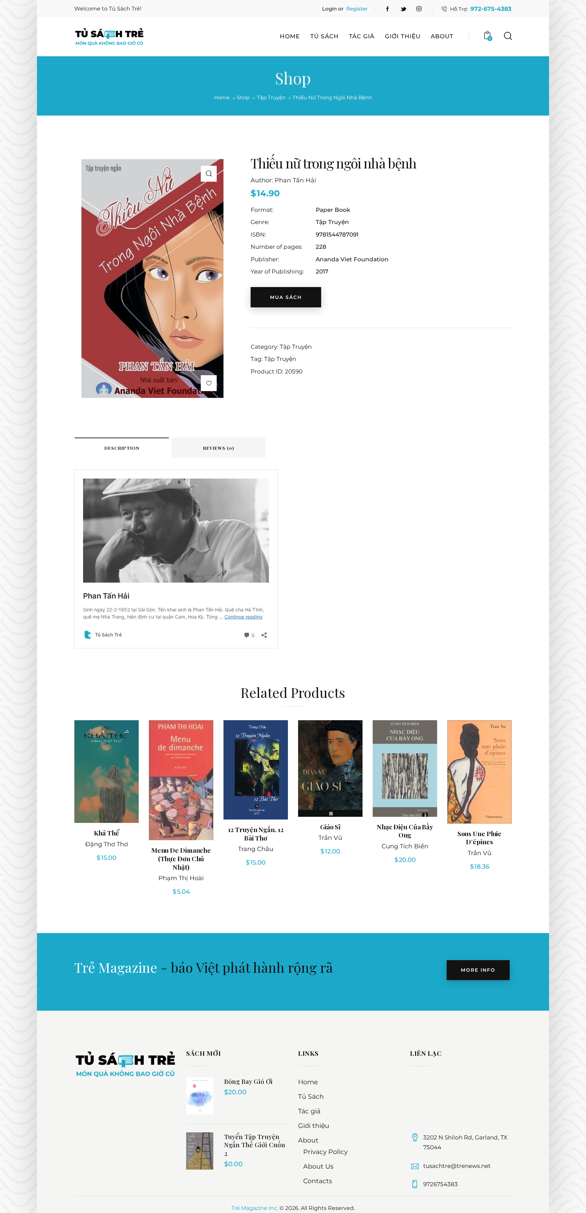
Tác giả (309, 1111)
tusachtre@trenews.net (457, 1166)
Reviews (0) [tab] (218, 448)
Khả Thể (106, 833)
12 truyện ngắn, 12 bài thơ (255, 833)
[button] (209, 174)
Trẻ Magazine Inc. (254, 1208)
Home (222, 98)
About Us (318, 1166)
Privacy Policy (325, 1152)
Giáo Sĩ (330, 827)
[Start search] (507, 36)
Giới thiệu (313, 1126)
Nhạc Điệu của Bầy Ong (405, 831)
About (308, 1140)
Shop (243, 97)
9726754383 (440, 1184)
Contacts (317, 1181)
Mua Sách (286, 297)
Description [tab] (121, 448)
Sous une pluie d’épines (479, 837)
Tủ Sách (311, 1096)
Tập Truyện (271, 98)
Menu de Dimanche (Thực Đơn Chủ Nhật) (181, 858)
